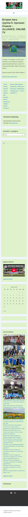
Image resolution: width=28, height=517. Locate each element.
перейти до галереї (7, 279)
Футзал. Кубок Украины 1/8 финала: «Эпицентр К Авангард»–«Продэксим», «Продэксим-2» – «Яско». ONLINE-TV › (17, 89)
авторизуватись (13, 123)
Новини (4, 39)
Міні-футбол (22, 37)
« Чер (4, 311)
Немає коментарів (14, 39)
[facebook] (11, 493)
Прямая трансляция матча (9, 76)
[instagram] (15, 493)
